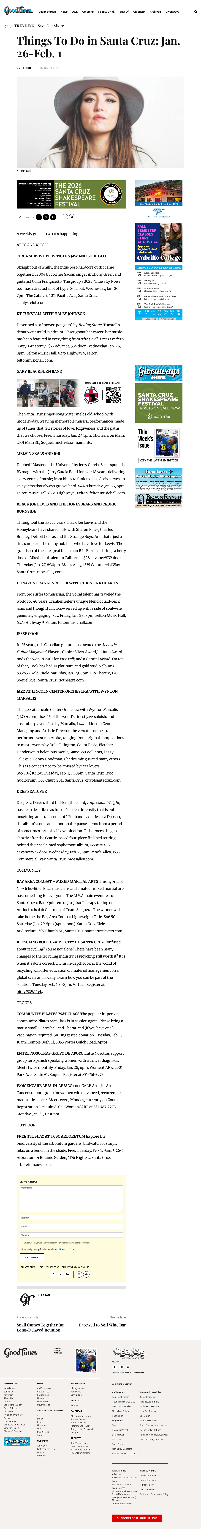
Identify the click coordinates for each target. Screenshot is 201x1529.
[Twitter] (46, 217)
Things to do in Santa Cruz (75, 1267)
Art (38, 1415)
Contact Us (9, 1401)
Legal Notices (118, 1488)
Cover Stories (43, 1405)
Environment (43, 1395)
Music (40, 1428)
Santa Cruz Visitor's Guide (124, 1453)
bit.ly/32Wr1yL (29, 991)
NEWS (40, 1383)
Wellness (41, 1455)
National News (44, 1398)
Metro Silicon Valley (121, 1406)
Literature (42, 1425)
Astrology (42, 1445)
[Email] (63, 217)
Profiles (74, 1405)
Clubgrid (75, 1432)
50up (114, 1425)
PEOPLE (75, 1400)
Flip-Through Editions (81, 1449)
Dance (40, 1418)
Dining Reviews (78, 1388)
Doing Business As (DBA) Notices (124, 1498)
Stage (40, 1435)
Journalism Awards (149, 1480)
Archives (8, 1418)
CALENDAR (76, 1411)
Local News (42, 1401)
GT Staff (26, 68)
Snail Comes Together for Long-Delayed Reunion (40, 1327)
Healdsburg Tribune (149, 1401)
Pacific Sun (117, 1416)
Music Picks (43, 1432)
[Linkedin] (53, 217)
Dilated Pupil (118, 1434)
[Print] (72, 217)
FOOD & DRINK (78, 1383)
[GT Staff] (27, 1299)
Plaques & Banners (13, 1431)
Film (39, 1422)
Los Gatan (145, 1416)
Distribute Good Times (14, 1424)
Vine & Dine (76, 1395)
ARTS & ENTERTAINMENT (50, 1410)
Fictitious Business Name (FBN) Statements (124, 1492)
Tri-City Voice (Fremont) (151, 1439)
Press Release (10, 1408)
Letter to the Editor (13, 1405)
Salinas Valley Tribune (150, 1430)
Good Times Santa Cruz (123, 1401)
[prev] (6, 25)
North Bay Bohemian (122, 1411)
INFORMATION (11, 1383)
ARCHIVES (58, 1351)
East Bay (116, 1439)
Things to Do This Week (82, 1429)
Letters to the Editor (46, 1449)
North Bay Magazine (122, 1449)
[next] (11, 25)
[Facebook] (39, 217)
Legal (114, 1481)
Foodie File (76, 1391)
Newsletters (9, 1388)
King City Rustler (148, 1411)
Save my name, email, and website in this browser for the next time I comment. (57, 1243)
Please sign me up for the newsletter (39, 1249)
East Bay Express (120, 1397)
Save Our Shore (51, 25)
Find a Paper (10, 1421)
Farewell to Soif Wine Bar (102, 1325)
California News (45, 1388)
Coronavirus (43, 1391)
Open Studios (118, 1444)
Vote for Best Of (11, 1428)
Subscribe (8, 1391)
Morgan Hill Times (149, 1420)
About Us (8, 1398)
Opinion (41, 1452)
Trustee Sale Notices (122, 1503)
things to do (52, 1267)
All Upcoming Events (81, 1416)
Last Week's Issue (79, 1446)
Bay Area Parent (120, 1430)
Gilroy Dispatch (147, 1397)
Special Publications (80, 1453)
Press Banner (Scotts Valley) (154, 1425)
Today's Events (78, 1419)
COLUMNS (42, 1441)
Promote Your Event (80, 1426)
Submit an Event (79, 1422)
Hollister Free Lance (149, 1406)
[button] (195, 11)
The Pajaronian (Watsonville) (154, 1434)
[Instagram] (121, 1367)
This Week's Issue (79, 1443)
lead (41, 1267)
